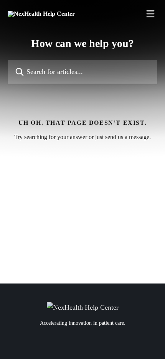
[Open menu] (150, 13)
